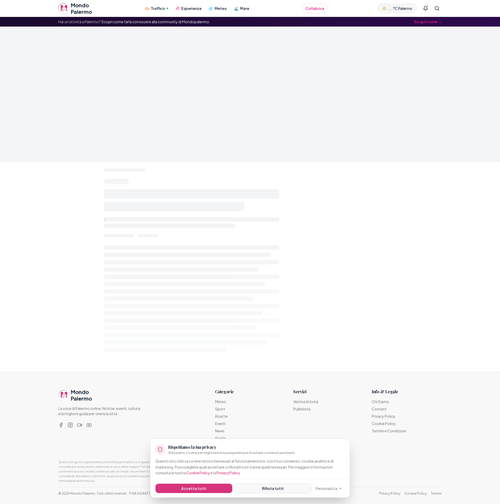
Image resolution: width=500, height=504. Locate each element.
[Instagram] (70, 425)
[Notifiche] (425, 8)
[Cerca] (437, 8)
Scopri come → (428, 21)
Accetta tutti (193, 488)
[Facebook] (61, 425)
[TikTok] (79, 425)
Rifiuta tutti (273, 488)
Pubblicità (301, 409)
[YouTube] (89, 425)
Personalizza (326, 488)
